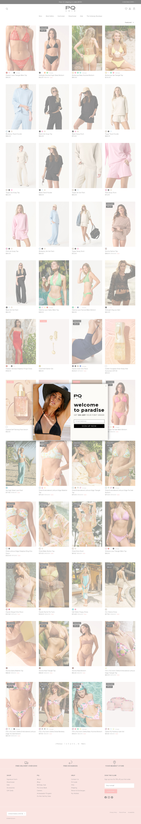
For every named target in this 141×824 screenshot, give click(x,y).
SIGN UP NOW (89, 426)
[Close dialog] (106, 386)
